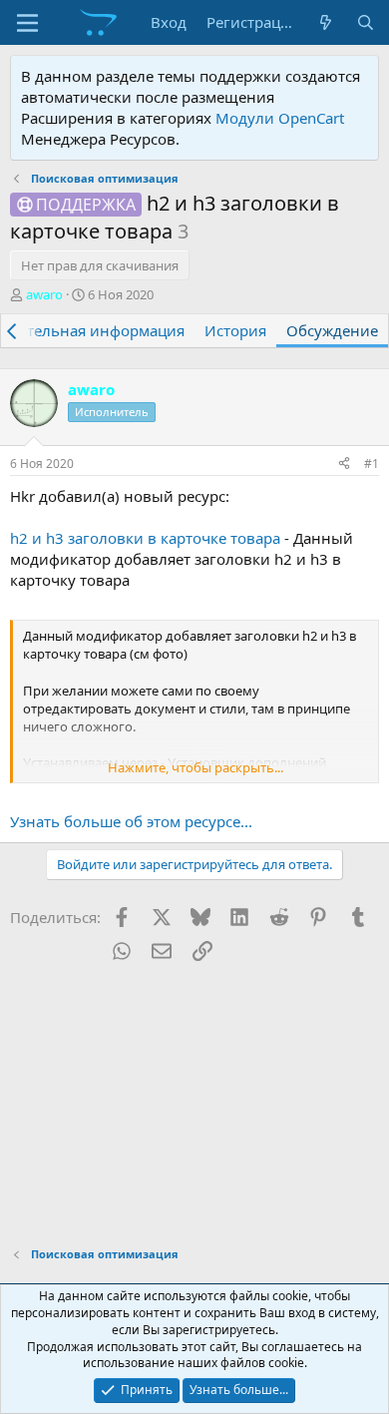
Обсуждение (332, 330)
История (235, 330)
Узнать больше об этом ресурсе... (131, 821)
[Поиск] (365, 22)
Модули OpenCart (279, 118)
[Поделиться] (344, 464)
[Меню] (27, 23)
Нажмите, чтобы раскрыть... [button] (195, 767)
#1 (371, 463)
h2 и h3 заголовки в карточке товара (145, 538)
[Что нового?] (325, 22)
